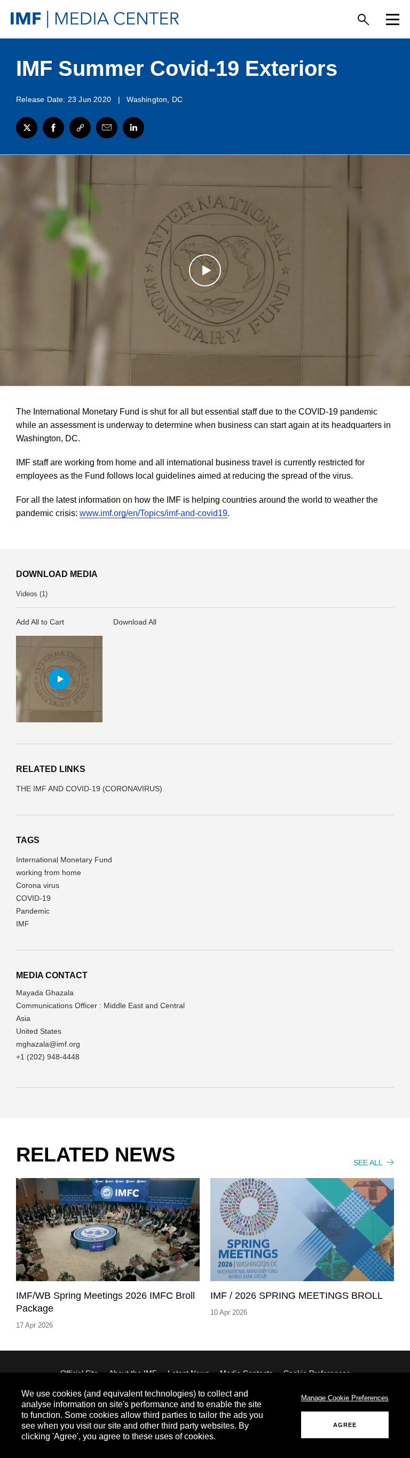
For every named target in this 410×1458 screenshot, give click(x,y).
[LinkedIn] (133, 127)
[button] (59, 679)
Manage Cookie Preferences (345, 1398)
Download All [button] (134, 622)
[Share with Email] (106, 127)
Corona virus (37, 885)
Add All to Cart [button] (40, 622)
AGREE (345, 1425)
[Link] (80, 127)
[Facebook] (53, 127)
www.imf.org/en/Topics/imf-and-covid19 (153, 513)
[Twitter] (26, 127)
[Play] (205, 270)
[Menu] (392, 19)
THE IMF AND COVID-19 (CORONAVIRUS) (89, 788)
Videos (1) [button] (32, 594)
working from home (48, 872)
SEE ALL (368, 1162)
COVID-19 (33, 898)
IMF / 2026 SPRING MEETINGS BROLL (296, 1295)
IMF (22, 923)
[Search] (363, 19)
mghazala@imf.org (48, 1044)
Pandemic (33, 911)
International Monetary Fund (64, 859)
